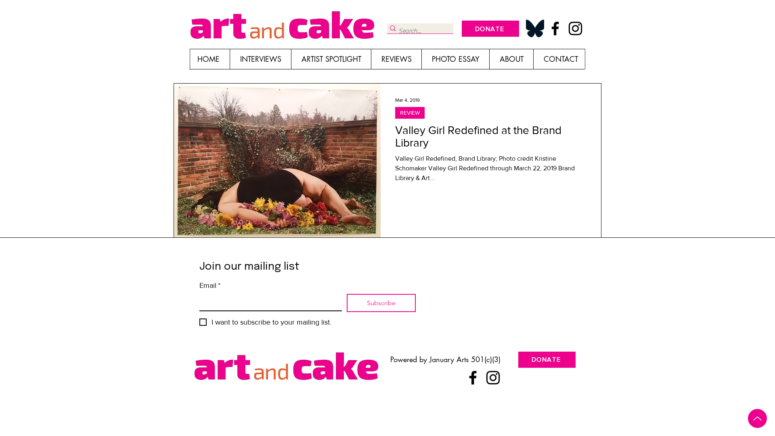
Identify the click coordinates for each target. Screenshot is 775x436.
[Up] (757, 418)
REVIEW (410, 112)
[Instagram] (575, 28)
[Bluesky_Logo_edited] (535, 28)
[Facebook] (555, 28)
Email (209, 285)
